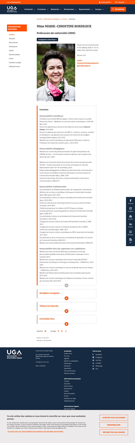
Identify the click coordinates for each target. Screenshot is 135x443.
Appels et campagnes (71, 361)
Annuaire (12, 38)
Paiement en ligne (15, 62)
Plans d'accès (13, 42)
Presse (11, 58)
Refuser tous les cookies (114, 432)
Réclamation (13, 46)
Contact (11, 34)
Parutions (67, 366)
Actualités (67, 351)
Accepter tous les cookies (113, 417)
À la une (66, 356)
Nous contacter (41, 366)
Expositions (68, 363)
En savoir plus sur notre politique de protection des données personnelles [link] (35, 431)
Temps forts (68, 353)
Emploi (11, 50)
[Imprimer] (45, 331)
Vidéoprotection (14, 66)
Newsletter (67, 368)
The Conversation (70, 371)
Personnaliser (113, 425)
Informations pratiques (72, 379)
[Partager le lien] (66, 331)
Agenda (66, 358)
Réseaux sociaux (69, 373)
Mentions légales (69, 409)
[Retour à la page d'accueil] (12, 9)
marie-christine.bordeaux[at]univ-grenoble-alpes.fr (88, 63)
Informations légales (71, 406)
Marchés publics (14, 54)
